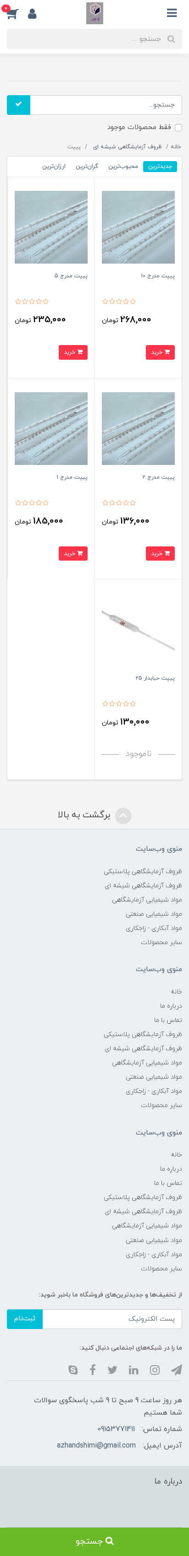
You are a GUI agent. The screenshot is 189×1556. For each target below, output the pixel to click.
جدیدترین (160, 166)
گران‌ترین (87, 166)
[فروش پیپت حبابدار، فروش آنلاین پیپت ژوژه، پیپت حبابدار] (138, 629)
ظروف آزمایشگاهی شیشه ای (143, 885)
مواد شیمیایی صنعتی (154, 914)
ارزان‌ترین (54, 166)
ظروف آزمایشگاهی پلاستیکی (143, 871)
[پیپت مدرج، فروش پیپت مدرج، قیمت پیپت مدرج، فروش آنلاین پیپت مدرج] (138, 227)
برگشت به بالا (85, 815)
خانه (176, 992)
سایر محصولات (161, 942)
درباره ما (171, 1006)
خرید (157, 352)
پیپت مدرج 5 (71, 276)
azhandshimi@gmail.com (96, 1446)
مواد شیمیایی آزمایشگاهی (147, 900)
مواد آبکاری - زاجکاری (154, 928)
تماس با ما (168, 1020)
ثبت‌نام (24, 1319)
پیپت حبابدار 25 (155, 678)
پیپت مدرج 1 (72, 477)
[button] (17, 13)
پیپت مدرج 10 (158, 276)
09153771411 (116, 1429)
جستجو (91, 1541)
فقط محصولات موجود (139, 127)
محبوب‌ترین (123, 166)
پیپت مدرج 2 (158, 477)
